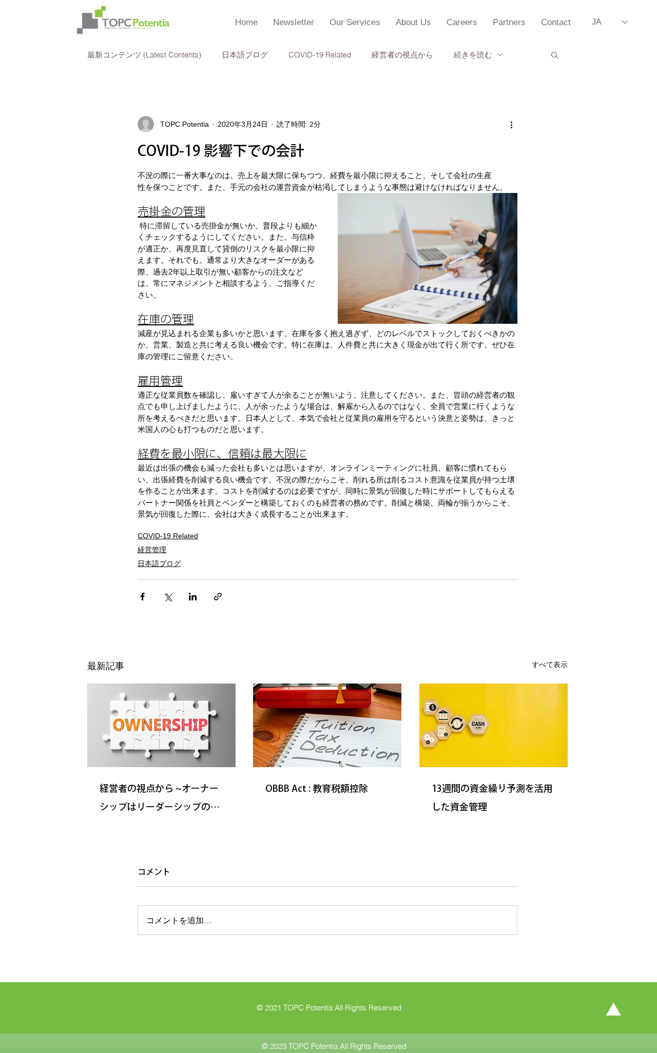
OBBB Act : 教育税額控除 (316, 788)
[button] (554, 54)
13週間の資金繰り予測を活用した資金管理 (492, 797)
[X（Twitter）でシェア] (167, 596)
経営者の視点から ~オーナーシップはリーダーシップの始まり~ (160, 800)
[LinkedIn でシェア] (193, 596)
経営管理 (152, 549)
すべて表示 (550, 664)
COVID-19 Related (319, 55)
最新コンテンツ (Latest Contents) (144, 55)
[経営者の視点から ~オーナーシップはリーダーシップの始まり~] (161, 725)
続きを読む (473, 55)
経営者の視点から (402, 55)
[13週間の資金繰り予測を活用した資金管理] (493, 725)
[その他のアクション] (511, 124)
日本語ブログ (245, 55)
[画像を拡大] (427, 258)
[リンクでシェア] (218, 596)
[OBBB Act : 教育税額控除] (327, 725)
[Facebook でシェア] (142, 596)
